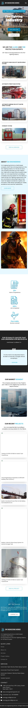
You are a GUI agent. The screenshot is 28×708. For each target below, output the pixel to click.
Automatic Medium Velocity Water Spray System (12, 105)
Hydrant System (7, 126)
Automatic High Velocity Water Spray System (14, 63)
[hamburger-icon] (25, 3)
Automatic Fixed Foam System (11, 84)
